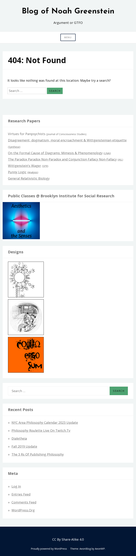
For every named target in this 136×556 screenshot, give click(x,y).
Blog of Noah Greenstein (68, 11)
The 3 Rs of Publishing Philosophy (38, 454)
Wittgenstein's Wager (24, 166)
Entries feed (21, 494)
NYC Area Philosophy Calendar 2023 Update (45, 422)
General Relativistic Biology (29, 178)
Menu (68, 37)
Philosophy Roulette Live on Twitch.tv (41, 430)
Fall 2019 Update (24, 446)
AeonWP (100, 548)
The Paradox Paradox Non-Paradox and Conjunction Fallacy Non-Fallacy (62, 159)
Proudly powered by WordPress (49, 548)
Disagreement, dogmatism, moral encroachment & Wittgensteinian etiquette (67, 140)
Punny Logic (17, 172)
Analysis (32, 172)
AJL (120, 159)
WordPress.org (23, 510)
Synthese (14, 147)
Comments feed (24, 502)
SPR (45, 166)
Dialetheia (19, 438)
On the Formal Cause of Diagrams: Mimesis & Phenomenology (55, 153)
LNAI (107, 153)
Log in (16, 486)
